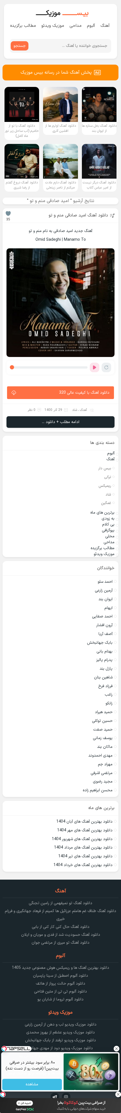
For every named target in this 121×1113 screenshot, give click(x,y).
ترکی (107, 477)
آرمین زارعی (104, 590)
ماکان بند (105, 747)
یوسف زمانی (103, 738)
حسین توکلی (102, 721)
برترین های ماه (102, 513)
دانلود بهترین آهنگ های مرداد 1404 (83, 848)
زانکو (109, 703)
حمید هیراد (104, 712)
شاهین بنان (103, 677)
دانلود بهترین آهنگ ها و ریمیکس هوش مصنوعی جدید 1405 (60, 968)
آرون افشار (104, 625)
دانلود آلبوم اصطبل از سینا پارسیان (60, 976)
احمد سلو (105, 582)
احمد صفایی (102, 616)
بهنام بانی (105, 651)
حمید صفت (103, 730)
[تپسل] (3, 1094)
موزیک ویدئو (52, 26)
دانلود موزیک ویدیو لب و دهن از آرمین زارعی (61, 1024)
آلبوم (91, 26)
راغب (109, 695)
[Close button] (117, 1048)
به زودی (108, 519)
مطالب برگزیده (23, 26)
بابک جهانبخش (100, 643)
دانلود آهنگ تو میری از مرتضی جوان (60, 943)
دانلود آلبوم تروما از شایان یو (60, 999)
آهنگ (105, 26)
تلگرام (55, 1097)
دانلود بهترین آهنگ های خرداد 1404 (83, 865)
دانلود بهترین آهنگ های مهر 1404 (85, 830)
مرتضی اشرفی (102, 773)
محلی (110, 536)
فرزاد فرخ (105, 686)
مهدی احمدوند (100, 756)
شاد (74, 410)
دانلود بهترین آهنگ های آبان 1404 (84, 822)
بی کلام (108, 524)
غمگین (106, 503)
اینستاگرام (66, 1097)
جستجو (20, 46)
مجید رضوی (103, 782)
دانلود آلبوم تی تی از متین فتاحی (60, 991)
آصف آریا (105, 634)
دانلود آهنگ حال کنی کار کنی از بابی (60, 927)
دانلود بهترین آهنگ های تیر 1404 (85, 856)
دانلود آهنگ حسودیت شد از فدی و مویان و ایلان (60, 935)
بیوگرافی (108, 530)
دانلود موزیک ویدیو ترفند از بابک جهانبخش (60, 1040)
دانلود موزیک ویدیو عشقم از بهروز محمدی (60, 1032)
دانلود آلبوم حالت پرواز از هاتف (60, 984)
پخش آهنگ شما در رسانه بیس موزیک (56, 72)
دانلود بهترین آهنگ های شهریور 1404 (82, 839)
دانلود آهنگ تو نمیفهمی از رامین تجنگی (60, 903)
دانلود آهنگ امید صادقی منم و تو (78, 215)
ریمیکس (104, 486)
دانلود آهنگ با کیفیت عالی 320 (84, 393)
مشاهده (32, 1085)
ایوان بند (105, 599)
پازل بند (106, 669)
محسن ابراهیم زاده (98, 790)
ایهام (108, 608)
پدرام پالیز (104, 660)
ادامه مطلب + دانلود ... (60, 422)
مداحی (76, 26)
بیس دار (104, 468)
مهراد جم (105, 764)
